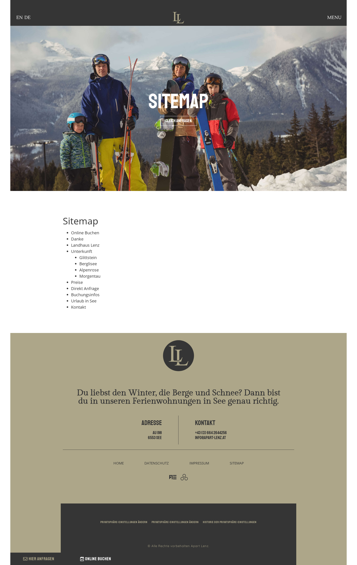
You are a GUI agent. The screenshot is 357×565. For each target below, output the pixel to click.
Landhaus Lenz (85, 245)
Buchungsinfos (85, 294)
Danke (77, 239)
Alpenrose (89, 270)
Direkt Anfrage (85, 288)
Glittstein (88, 257)
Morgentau (89, 276)
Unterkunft (81, 251)
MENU (334, 17)
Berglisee (88, 264)
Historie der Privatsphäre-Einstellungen (230, 522)
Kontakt (78, 307)
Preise (77, 282)
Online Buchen (85, 233)
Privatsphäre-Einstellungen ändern (124, 522)
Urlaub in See (83, 301)
